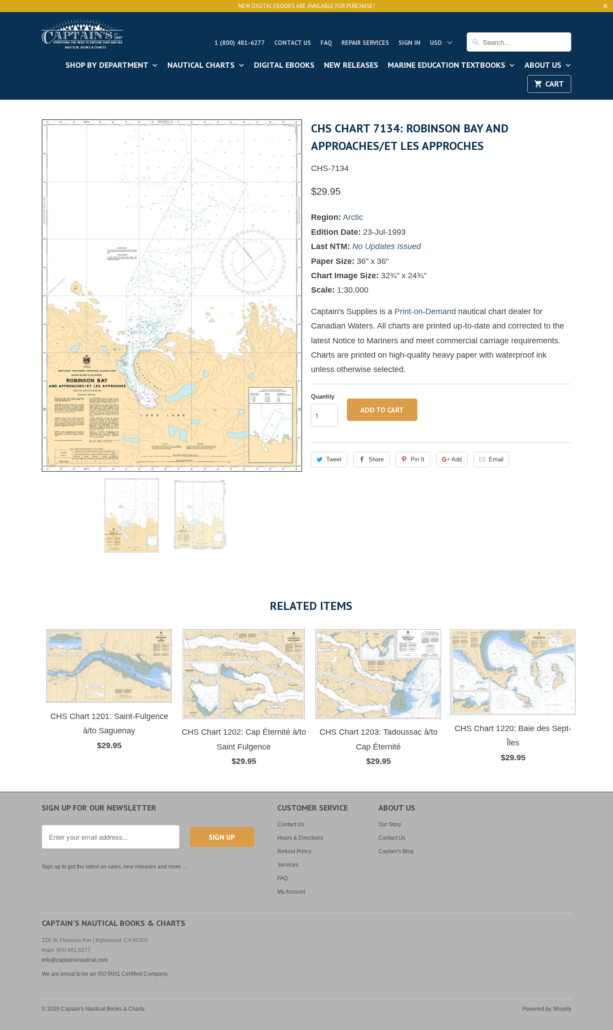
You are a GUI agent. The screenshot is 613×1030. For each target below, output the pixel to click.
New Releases (351, 65)
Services (287, 865)
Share (376, 459)
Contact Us (292, 43)
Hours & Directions (300, 838)
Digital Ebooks (284, 65)
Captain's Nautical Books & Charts (102, 1009)
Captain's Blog (396, 851)
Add (456, 459)
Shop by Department (108, 65)
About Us (544, 65)
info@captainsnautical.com (75, 960)
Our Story (389, 824)
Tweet (334, 459)
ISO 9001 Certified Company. (132, 974)
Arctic (353, 217)
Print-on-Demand (425, 311)
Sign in (409, 43)
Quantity (322, 396)
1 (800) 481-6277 (240, 43)
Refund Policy (294, 851)
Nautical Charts (202, 65)
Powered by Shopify (546, 1009)
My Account (291, 892)
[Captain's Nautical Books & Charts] (82, 36)
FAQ (326, 43)
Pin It (418, 459)
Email (496, 459)
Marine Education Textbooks (448, 65)
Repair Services (365, 43)
